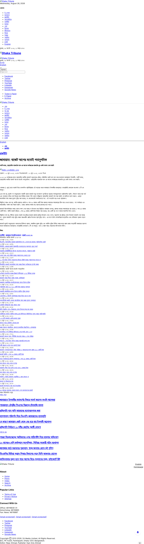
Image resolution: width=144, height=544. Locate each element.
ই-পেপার (7, 13)
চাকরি (6, 42)
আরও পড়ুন (3, 395)
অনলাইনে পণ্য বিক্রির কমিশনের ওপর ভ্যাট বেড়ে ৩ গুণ (16, 332)
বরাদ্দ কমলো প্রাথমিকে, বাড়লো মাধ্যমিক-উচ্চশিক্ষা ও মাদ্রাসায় (18, 327)
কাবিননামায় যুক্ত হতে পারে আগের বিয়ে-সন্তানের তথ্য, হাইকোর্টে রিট (30, 459)
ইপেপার (2, 62)
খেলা (5, 26)
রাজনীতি (6, 17)
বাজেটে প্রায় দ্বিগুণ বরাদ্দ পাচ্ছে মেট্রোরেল (12, 278)
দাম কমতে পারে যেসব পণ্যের (8, 372)
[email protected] (7, 517)
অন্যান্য (6, 40)
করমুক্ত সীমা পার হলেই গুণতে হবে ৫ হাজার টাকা (14, 368)
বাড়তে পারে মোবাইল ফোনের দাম (9, 323)
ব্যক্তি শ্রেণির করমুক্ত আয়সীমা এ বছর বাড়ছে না (14, 377)
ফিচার (6, 33)
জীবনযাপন (7, 31)
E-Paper (7, 96)
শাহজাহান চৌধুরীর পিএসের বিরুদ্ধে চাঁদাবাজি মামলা (21, 405)
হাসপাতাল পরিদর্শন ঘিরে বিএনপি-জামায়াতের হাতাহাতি (23, 416)
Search (7, 483)
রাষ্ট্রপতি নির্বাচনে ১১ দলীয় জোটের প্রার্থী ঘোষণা (20, 427)
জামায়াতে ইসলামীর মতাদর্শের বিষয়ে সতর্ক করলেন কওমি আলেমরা (27, 399)
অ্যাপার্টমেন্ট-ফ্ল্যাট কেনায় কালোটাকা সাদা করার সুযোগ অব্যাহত (18, 300)
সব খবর (6, 111)
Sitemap (7, 499)
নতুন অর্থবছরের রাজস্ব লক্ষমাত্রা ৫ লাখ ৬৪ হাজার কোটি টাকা (18, 359)
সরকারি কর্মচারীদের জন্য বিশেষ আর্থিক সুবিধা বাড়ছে (14, 291)
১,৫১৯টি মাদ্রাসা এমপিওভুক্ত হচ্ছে (10, 318)
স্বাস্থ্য (6, 35)
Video (6, 481)
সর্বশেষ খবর (3, 432)
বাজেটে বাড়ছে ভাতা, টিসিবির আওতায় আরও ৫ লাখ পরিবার (16, 336)
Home (7, 476)
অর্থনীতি (6, 22)
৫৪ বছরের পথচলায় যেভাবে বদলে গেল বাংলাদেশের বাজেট (16, 390)
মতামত (6, 24)
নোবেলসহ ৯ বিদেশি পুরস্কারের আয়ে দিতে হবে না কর (15, 296)
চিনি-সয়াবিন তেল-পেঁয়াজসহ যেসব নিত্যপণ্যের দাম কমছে (16, 309)
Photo (7, 478)
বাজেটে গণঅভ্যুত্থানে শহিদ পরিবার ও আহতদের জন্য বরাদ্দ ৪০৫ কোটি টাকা (22, 350)
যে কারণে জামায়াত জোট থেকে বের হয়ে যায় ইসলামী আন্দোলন (25, 421)
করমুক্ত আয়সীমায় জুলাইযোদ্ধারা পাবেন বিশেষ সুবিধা (15, 282)
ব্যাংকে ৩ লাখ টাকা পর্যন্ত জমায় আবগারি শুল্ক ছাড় (15, 341)
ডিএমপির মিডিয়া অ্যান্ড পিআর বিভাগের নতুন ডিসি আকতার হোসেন (28, 453)
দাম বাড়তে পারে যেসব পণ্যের (8, 363)
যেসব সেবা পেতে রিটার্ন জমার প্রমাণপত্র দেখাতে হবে (15, 255)
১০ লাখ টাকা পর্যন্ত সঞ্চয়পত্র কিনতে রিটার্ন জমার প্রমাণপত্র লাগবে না (20, 260)
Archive (7, 98)
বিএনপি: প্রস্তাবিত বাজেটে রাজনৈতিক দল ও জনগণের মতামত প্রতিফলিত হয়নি (23, 242)
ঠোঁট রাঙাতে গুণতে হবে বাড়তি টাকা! (10, 345)
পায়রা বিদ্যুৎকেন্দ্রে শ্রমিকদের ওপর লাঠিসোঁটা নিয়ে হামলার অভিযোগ (29, 437)
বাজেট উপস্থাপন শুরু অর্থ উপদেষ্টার (10, 386)
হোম (5, 106)
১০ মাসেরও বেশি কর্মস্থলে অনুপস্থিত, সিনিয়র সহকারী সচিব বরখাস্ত (29, 442)
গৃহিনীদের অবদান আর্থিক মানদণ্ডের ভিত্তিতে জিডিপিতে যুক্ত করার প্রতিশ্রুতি (23, 314)
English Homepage (138, 465)
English (7, 44)
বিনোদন (6, 28)
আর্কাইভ (6, 136)
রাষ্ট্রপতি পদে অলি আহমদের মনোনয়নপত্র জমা (20, 410)
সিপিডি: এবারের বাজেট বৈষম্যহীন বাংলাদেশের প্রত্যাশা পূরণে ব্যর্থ (18, 246)
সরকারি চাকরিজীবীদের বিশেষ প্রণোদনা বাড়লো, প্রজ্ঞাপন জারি (17, 251)
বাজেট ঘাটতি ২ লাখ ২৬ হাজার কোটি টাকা (12, 354)
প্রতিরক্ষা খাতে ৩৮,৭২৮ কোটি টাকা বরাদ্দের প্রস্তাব (15, 287)
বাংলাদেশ (7, 15)
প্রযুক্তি (6, 37)
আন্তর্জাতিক (8, 19)
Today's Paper (10, 94)
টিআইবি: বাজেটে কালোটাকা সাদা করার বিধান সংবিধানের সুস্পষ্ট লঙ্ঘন (19, 264)
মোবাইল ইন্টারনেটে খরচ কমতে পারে (10, 305)
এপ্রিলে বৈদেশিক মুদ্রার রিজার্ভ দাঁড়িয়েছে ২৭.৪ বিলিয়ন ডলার (17, 273)
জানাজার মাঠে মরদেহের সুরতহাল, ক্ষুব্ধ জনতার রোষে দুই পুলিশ (26, 448)
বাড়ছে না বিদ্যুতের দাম (6, 381)
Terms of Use (10, 494)
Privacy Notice (10, 496)
